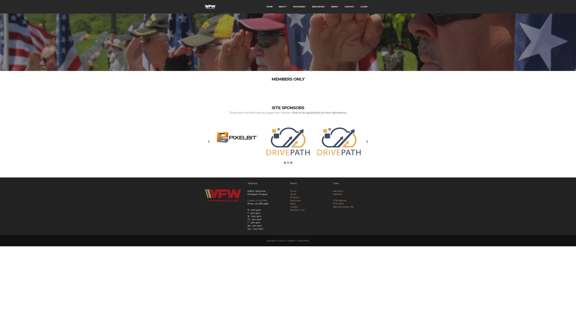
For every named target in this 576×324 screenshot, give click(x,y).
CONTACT (349, 7)
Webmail (337, 194)
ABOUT (282, 7)
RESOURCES (318, 7)
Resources (295, 200)
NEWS (334, 7)
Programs (295, 197)
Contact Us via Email (257, 200)
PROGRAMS (299, 7)
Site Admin (338, 191)
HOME (269, 7)
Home (293, 191)
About (293, 194)
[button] (209, 141)
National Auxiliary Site (343, 207)
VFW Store (338, 203)
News (293, 203)
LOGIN (363, 7)
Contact (294, 207)
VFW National (339, 200)
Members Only (297, 210)
